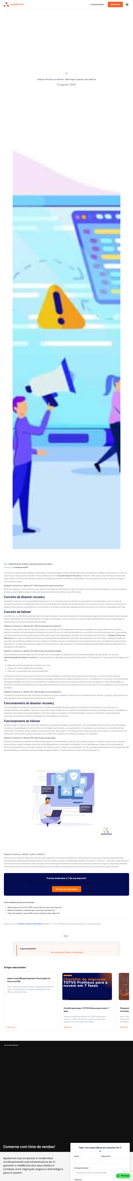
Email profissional (81, 1168)
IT (66, 73)
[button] (127, 4)
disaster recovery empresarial (30, 924)
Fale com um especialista (67, 889)
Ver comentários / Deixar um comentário (66, 952)
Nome (76, 1156)
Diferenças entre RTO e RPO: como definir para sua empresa (34, 907)
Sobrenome (105, 1156)
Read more (11, 1027)
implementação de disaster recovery (20, 657)
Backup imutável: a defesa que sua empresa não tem (31, 910)
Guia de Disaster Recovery (69, 575)
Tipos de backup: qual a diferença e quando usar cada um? (33, 913)
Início (6, 564)
